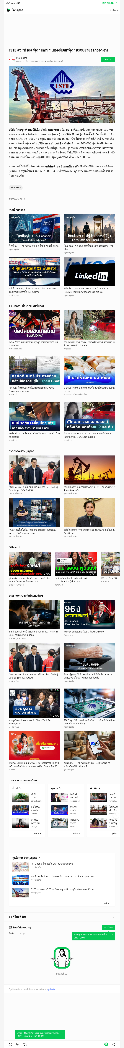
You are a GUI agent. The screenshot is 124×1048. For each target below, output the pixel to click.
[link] (18, 1044)
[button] (11, 1044)
